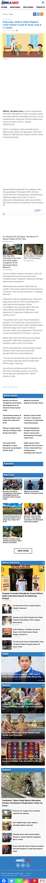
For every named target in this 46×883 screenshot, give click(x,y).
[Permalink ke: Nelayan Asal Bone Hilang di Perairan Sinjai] (33, 484)
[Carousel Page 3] (40, 680)
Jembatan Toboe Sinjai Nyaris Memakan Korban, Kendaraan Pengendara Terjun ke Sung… (22, 803)
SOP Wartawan (25, 875)
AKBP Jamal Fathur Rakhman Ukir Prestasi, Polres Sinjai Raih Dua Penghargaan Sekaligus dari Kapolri (33, 448)
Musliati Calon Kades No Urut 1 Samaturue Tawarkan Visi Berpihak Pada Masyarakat (33, 519)
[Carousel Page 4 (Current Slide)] (42, 680)
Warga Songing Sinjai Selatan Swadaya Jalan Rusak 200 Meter (12, 430)
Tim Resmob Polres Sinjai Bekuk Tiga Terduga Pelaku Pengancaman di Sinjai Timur (28, 644)
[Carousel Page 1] (37, 680)
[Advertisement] (23, 85)
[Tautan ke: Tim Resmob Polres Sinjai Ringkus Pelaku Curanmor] (7, 609)
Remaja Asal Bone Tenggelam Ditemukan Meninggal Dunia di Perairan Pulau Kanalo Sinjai (12, 405)
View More (23, 551)
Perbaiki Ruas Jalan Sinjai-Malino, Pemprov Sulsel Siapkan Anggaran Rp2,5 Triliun (27, 836)
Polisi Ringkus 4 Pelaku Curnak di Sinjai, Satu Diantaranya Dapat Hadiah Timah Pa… (26, 632)
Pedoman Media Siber (9, 875)
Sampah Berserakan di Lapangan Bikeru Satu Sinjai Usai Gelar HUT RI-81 (12, 519)
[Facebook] (34, 14)
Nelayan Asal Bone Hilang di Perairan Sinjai (33, 492)
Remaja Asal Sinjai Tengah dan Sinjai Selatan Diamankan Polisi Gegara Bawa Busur (28, 619)
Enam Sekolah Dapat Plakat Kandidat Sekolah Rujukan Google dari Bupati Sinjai (28, 848)
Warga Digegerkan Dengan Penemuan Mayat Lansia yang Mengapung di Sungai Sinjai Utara (33, 433)
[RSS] (41, 14)
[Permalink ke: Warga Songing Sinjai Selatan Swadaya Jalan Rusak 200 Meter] (12, 531)
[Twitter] (38, 14)
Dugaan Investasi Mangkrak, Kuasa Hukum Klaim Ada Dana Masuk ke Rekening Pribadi (22, 596)
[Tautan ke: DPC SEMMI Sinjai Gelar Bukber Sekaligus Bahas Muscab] (7, 826)
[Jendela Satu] (9, 2)
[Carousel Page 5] (43, 680)
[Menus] (43, 2)
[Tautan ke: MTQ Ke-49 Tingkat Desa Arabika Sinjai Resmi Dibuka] (7, 814)
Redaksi (28, 873)
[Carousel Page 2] (39, 680)
